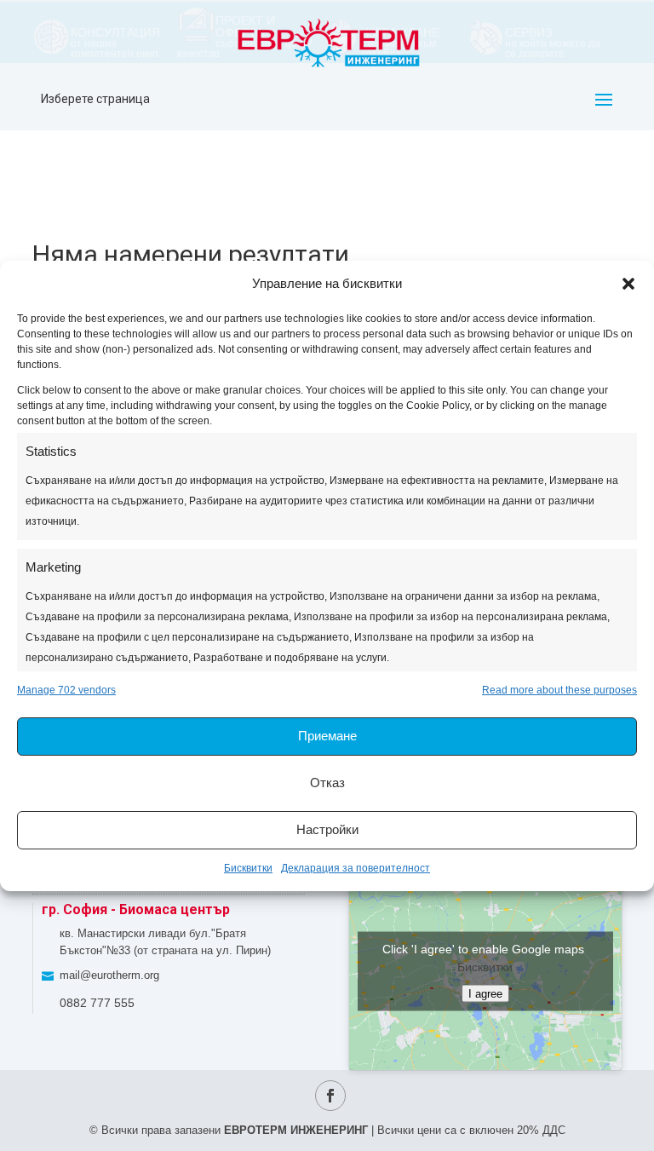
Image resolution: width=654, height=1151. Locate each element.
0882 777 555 (97, 1003)
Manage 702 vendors (66, 690)
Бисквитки (248, 868)
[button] (628, 283)
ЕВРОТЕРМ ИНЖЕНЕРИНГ (296, 1130)
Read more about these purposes (559, 690)
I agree (485, 993)
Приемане (327, 735)
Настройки (327, 829)
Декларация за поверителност (355, 868)
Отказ (327, 782)
